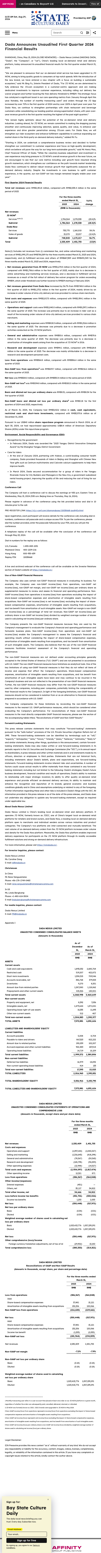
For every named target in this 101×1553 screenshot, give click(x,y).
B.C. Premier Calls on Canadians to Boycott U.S (26, 3)
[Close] (48, 1499)
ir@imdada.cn (18, 862)
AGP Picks (8, 4)
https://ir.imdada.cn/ (42, 570)
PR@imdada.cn (19, 914)
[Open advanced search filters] (88, 32)
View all (95, 4)
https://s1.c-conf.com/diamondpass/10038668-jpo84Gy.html (54, 510)
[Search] (82, 32)
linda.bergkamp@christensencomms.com (31, 899)
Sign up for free (26, 1540)
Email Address (14, 1529)
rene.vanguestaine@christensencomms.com (32, 884)
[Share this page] (94, 32)
